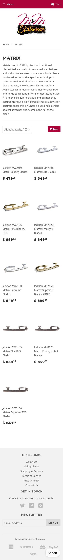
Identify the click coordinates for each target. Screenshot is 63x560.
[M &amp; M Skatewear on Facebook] (31, 506)
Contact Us (31, 485)
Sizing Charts (31, 466)
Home (6, 44)
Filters (54, 129)
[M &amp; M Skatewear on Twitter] (22, 506)
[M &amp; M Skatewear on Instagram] (40, 506)
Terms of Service (31, 475)
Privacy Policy (31, 480)
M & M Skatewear (37, 539)
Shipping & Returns (31, 471)
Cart (57, 4)
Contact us (15, 498)
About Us (31, 461)
